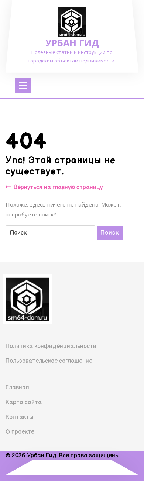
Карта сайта (24, 402)
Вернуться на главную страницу (58, 188)
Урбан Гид (72, 42)
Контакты (20, 417)
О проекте (20, 432)
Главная (17, 387)
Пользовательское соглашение (49, 361)
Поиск (109, 232)
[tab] (23, 85)
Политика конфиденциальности (51, 346)
